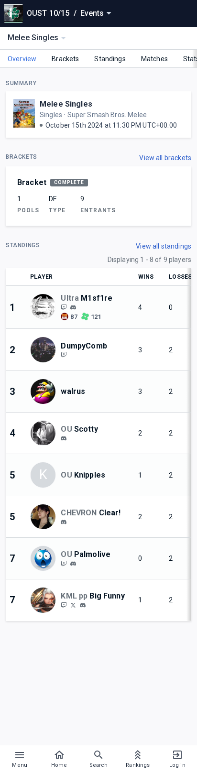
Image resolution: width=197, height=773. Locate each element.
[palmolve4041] (73, 563)
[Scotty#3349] (63, 438)
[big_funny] (83, 605)
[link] (73, 307)
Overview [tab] (22, 59)
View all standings (163, 246)
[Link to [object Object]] (45, 307)
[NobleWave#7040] (63, 522)
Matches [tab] (154, 59)
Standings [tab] (109, 59)
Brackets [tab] (65, 59)
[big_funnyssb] (63, 605)
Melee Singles (66, 104)
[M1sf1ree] (63, 307)
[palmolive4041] (63, 563)
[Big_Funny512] (73, 605)
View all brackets (165, 158)
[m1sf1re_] (73, 307)
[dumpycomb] (63, 355)
